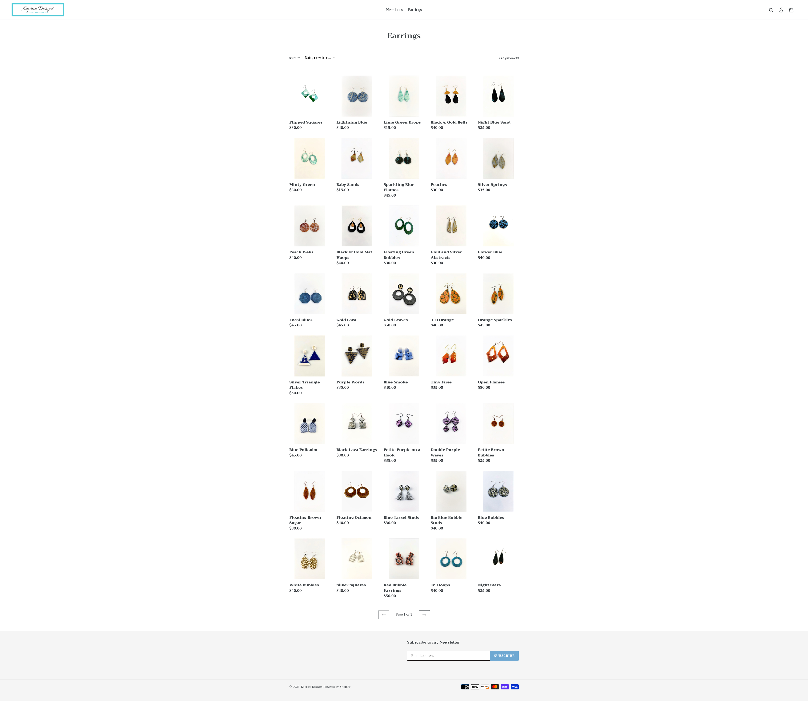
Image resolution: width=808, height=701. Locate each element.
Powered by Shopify (337, 686)
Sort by (294, 58)
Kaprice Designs (312, 686)
